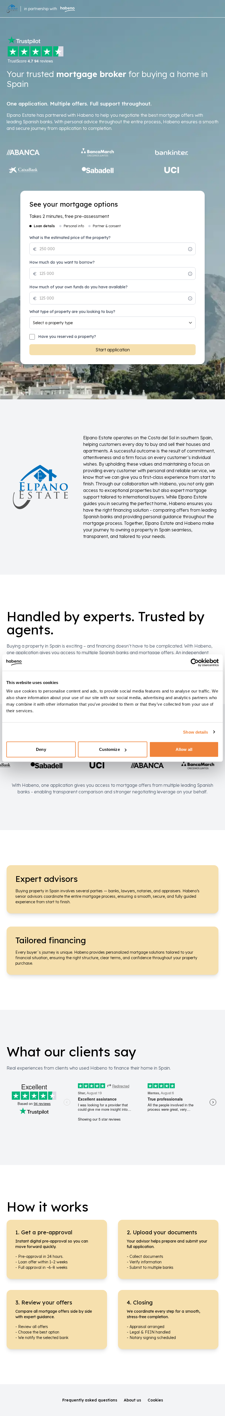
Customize (109, 749)
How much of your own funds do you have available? (78, 286)
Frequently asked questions (89, 1400)
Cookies (155, 1400)
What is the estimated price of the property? (70, 237)
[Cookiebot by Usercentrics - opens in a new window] (195, 662)
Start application (112, 349)
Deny (41, 749)
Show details (195, 732)
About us (132, 1400)
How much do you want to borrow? (62, 262)
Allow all (184, 749)
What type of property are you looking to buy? (72, 311)
